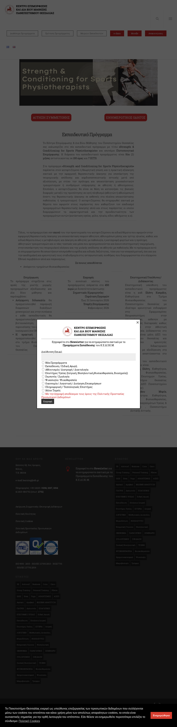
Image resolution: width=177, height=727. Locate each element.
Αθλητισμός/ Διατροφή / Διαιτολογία (66, 369)
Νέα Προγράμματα (56, 362)
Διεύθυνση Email (51, 351)
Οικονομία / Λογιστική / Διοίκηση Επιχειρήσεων (73, 383)
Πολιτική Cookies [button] (29, 721)
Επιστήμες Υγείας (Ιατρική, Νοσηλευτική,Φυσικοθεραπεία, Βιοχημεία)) (86, 373)
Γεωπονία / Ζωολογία (57, 376)
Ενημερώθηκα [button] (161, 715)
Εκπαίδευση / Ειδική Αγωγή (61, 366)
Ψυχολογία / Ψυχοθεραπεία (61, 380)
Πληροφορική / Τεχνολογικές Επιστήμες (69, 387)
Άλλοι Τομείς (53, 390)
